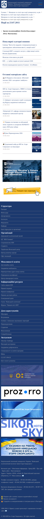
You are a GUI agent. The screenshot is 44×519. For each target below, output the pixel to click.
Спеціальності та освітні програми (12, 351)
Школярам (4, 314)
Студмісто (4, 246)
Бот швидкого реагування (13, 489)
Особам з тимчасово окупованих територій (15, 321)
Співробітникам (6, 334)
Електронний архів (7, 298)
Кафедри (4, 226)
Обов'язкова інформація (19, 468)
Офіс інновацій (6, 256)
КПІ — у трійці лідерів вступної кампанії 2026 (18, 61)
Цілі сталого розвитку (8, 361)
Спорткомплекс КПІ (7, 243)
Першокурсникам (6, 324)
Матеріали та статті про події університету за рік (24, 12)
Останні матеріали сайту (15, 74)
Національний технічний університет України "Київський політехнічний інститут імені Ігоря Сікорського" (20, 4)
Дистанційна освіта (7, 265)
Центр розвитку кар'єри (8, 253)
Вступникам (5, 317)
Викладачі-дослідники (8, 344)
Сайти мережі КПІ (7, 285)
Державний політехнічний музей (12, 236)
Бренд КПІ (32, 468)
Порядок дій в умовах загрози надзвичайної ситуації (20, 496)
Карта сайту (6, 471)
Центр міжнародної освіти (9, 278)
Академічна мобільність (8, 268)
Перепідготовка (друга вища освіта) (12, 271)
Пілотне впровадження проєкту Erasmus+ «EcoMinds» (20, 65)
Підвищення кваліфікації (9, 275)
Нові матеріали (16, 471)
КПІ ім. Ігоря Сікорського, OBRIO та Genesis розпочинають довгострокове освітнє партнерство (17, 91)
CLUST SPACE (6, 357)
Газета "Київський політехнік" (11, 302)
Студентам (4, 327)
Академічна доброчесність (9, 347)
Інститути (4, 219)
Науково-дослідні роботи (9, 295)
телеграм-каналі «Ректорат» (33, 501)
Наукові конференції (7, 292)
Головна (3, 12)
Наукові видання (6, 288)
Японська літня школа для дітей (13, 57)
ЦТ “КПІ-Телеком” (7, 239)
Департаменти (5, 216)
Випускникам (5, 331)
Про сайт (39, 468)
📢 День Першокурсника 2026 (12, 133)
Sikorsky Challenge (7, 341)
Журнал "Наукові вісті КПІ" (10, 305)
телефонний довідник (33, 482)
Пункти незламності (9, 499)
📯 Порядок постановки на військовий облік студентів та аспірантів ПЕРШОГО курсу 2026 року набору (16, 124)
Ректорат (4, 209)
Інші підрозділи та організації (11, 229)
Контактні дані (6, 468)
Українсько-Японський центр (10, 249)
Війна (3, 354)
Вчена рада (4, 212)
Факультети (4, 223)
